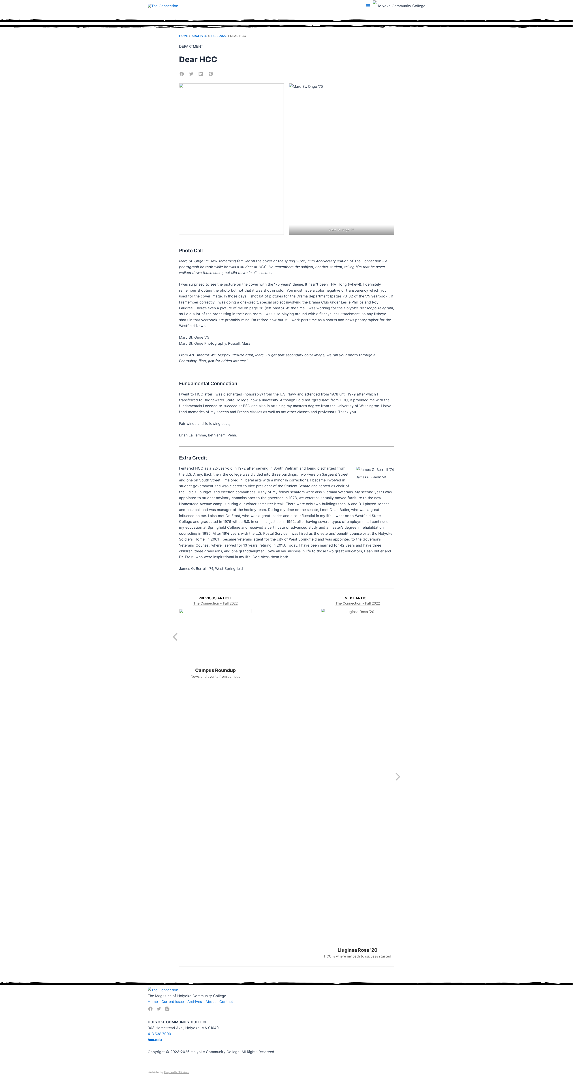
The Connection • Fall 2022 (215, 603)
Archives (199, 36)
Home (183, 36)
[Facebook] (150, 1008)
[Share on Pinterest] (211, 74)
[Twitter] (159, 1008)
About (210, 1001)
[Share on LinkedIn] (200, 74)
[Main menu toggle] (368, 6)
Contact (226, 1001)
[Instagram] (167, 1008)
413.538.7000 (159, 1034)
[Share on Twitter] (191, 74)
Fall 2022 (219, 36)
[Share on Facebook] (181, 74)
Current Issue (172, 1001)
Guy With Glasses (176, 1072)
